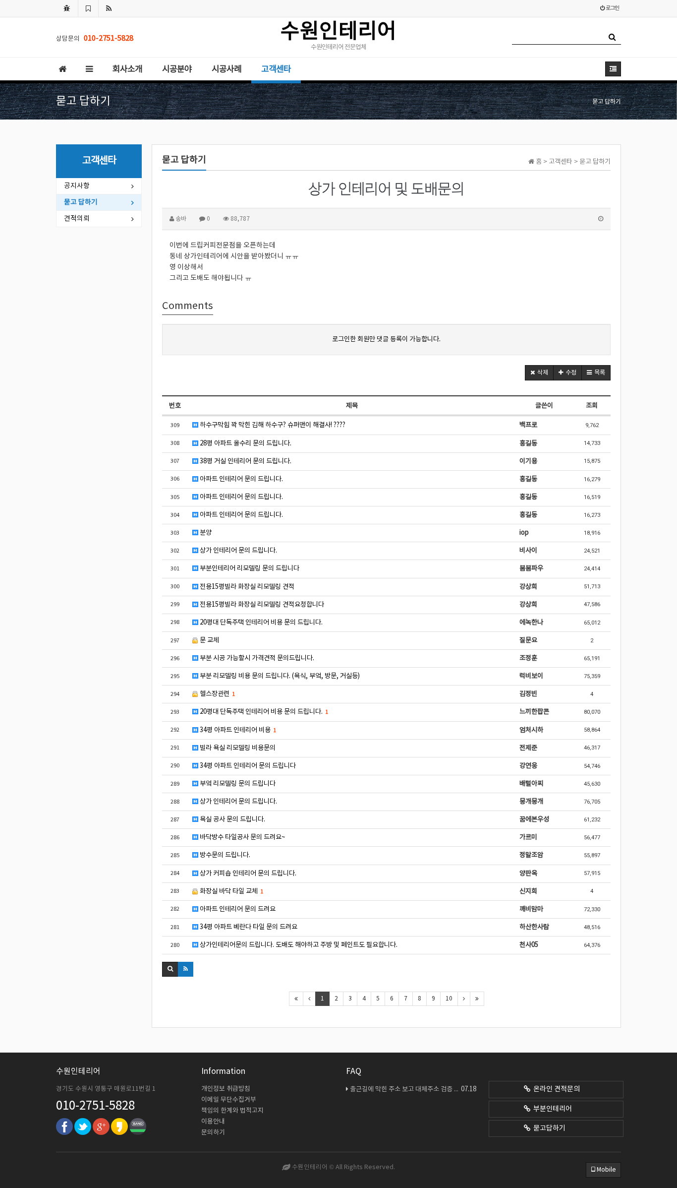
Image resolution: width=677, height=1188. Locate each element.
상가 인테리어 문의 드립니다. (237, 551)
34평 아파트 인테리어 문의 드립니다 (247, 766)
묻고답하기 (547, 1128)
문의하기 (213, 1132)
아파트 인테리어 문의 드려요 (237, 909)
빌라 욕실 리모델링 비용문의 (237, 748)
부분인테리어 (551, 1109)
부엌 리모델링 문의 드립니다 (237, 784)
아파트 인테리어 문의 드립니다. (240, 479)
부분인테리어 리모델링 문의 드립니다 (248, 568)
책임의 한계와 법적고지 (232, 1111)
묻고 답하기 (81, 202)
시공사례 (226, 69)
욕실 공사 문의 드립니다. (231, 819)
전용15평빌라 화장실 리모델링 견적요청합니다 (261, 605)
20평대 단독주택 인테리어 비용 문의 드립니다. (260, 622)
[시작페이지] (67, 8)
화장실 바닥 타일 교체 (230, 891)
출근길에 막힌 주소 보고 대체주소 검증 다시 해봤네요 (413, 1089)
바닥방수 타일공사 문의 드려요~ (241, 837)
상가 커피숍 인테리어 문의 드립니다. (247, 873)
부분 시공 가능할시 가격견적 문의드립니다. (256, 658)
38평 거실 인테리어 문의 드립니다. (244, 461)
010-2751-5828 (95, 1106)
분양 (205, 533)
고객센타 (276, 69)
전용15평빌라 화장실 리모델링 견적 (246, 587)
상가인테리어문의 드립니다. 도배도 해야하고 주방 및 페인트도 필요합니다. (297, 945)
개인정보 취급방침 (225, 1089)
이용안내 (213, 1121)
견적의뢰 (77, 219)
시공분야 (177, 69)
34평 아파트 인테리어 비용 (237, 730)
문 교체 (208, 640)
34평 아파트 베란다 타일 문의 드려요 (247, 927)
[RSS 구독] (109, 8)
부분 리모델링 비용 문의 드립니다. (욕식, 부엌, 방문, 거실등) (279, 676)
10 (449, 999)
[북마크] (88, 8)
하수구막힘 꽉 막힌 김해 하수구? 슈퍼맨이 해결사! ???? (271, 425)
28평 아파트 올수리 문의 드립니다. (244, 443)
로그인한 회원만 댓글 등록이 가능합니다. (386, 339)
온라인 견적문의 (555, 1089)
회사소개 (127, 69)
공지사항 (77, 186)
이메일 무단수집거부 (228, 1100)
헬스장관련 (216, 694)
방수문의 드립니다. (224, 855)
